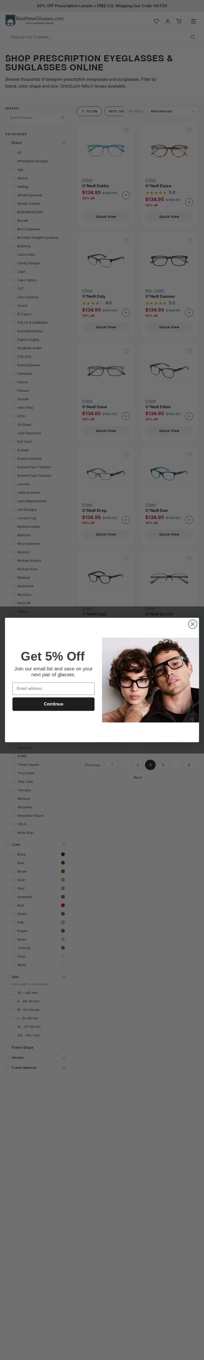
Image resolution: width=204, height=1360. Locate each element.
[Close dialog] (192, 624)
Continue (53, 704)
